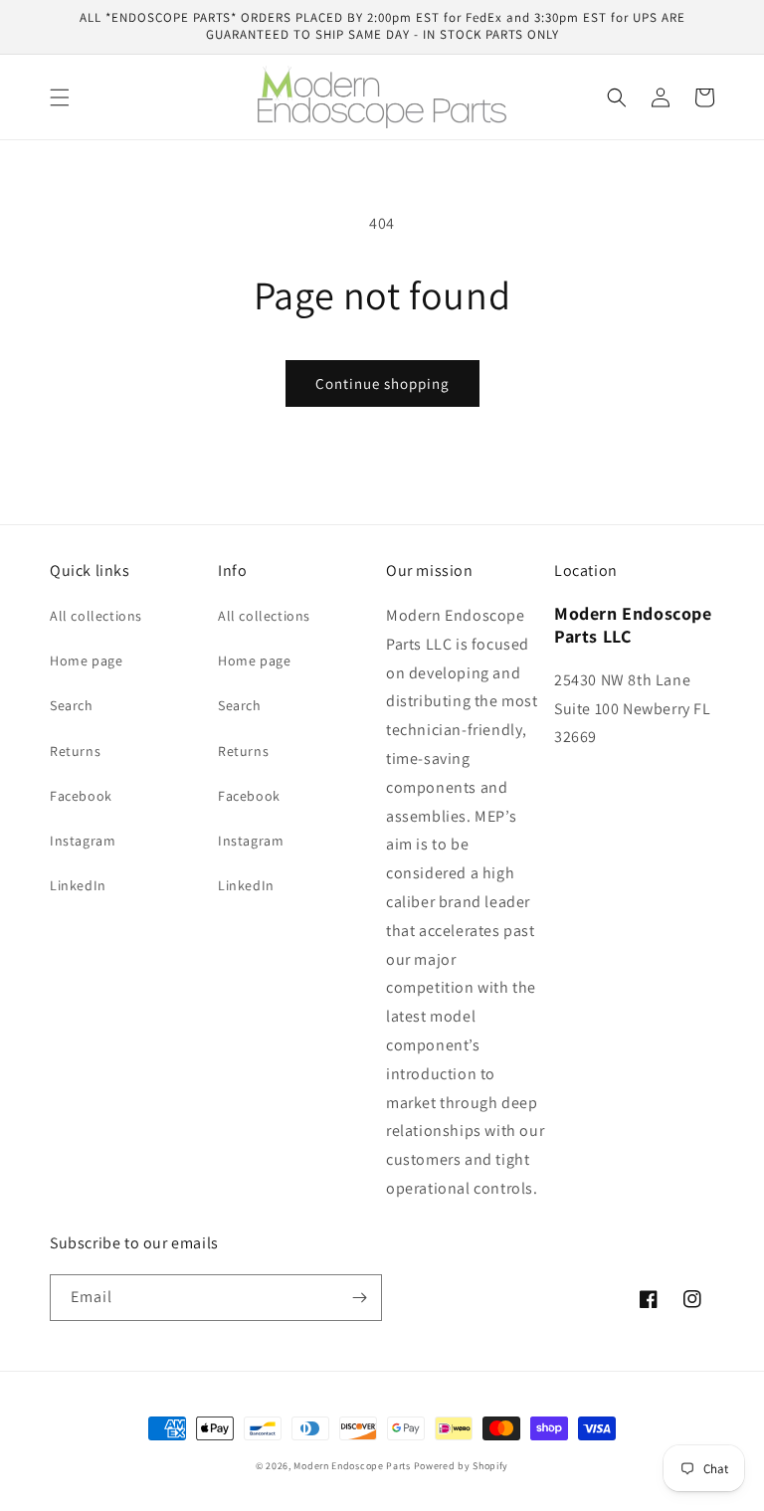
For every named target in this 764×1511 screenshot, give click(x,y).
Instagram (82, 841)
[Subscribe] (359, 1297)
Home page (86, 660)
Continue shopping (382, 383)
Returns (75, 751)
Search (72, 705)
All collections (96, 616)
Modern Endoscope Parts (351, 1465)
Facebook (81, 796)
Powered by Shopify (461, 1465)
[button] (60, 97)
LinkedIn (78, 885)
